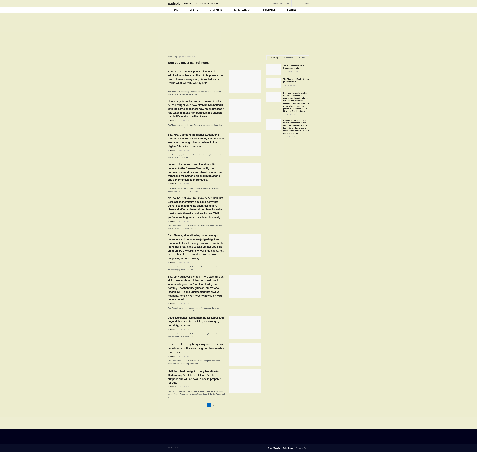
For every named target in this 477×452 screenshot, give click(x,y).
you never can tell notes (187, 57)
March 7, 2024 (184, 87)
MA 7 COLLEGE (274, 448)
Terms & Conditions (202, 3)
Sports (194, 10)
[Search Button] (307, 10)
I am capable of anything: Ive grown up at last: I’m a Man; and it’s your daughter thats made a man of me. (196, 348)
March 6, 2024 (184, 120)
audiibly (174, 3)
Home (175, 10)
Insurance (269, 10)
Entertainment (243, 10)
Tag (175, 57)
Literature (216, 10)
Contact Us (188, 3)
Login (307, 3)
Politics (291, 10)
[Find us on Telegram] (297, 3)
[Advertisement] (238, 34)
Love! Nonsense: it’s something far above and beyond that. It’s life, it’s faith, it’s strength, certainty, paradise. (196, 321)
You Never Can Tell (302, 448)
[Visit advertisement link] (287, 144)
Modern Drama (287, 448)
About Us (214, 3)
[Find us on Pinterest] (300, 3)
